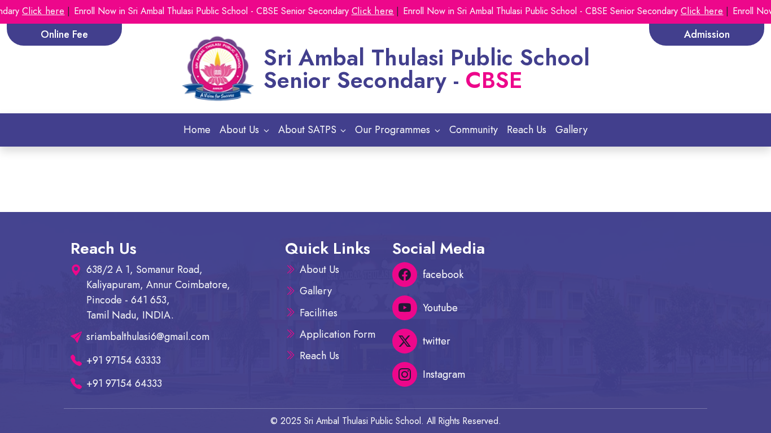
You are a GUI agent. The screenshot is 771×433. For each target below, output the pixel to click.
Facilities (319, 313)
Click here (31, 11)
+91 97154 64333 (124, 383)
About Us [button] (241, 129)
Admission (707, 34)
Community (473, 129)
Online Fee (64, 34)
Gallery (571, 129)
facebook (443, 274)
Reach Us (526, 129)
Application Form (337, 334)
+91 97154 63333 (123, 360)
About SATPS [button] (308, 129)
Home (197, 129)
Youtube (440, 308)
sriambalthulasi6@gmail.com (147, 336)
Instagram (444, 374)
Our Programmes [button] (394, 129)
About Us (319, 269)
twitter (436, 341)
